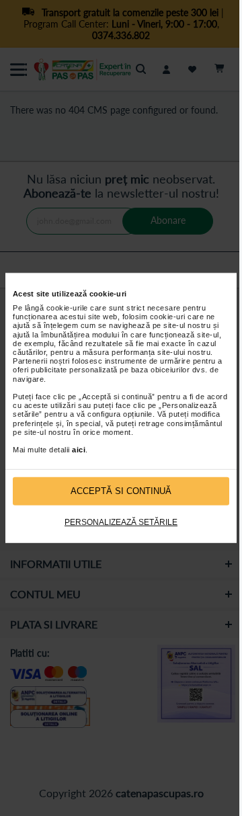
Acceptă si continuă (121, 491)
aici (78, 450)
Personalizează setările (121, 522)
